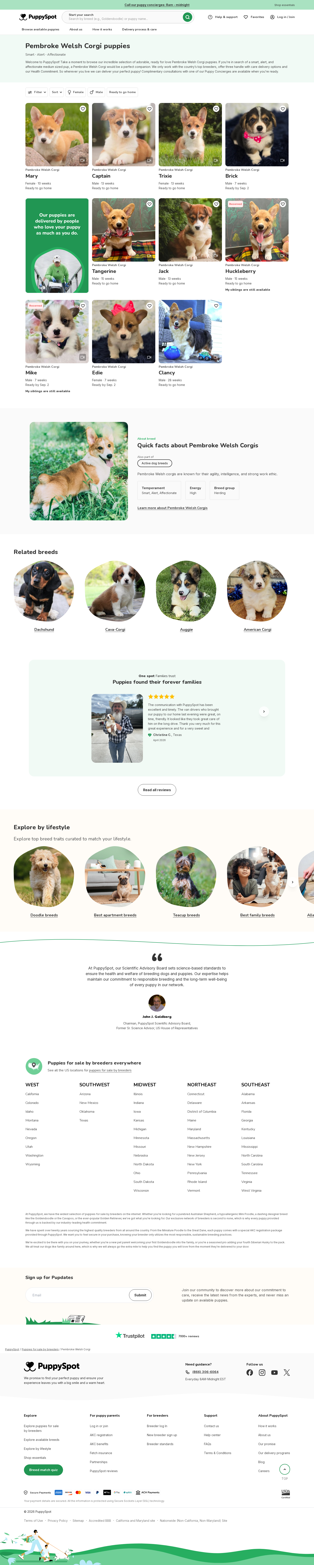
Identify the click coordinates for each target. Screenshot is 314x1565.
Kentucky (248, 1129)
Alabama (248, 1094)
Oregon (31, 1138)
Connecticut (195, 1094)
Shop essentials (35, 1457)
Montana (31, 1120)
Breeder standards (160, 1444)
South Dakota (144, 1181)
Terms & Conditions (217, 1453)
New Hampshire (199, 1146)
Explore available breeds (41, 1439)
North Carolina (252, 1155)
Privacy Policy (58, 1520)
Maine (191, 1120)
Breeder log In (157, 1426)
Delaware (194, 1102)
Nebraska (141, 1155)
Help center (212, 1435)
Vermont (193, 1190)
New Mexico (88, 1102)
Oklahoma (86, 1111)
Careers (264, 1471)
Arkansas (248, 1102)
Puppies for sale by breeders (40, 1349)
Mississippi (249, 1146)
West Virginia (251, 1190)
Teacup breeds (186, 915)
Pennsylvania (197, 1173)
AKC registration (101, 1435)
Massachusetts (198, 1138)
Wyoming (32, 1164)
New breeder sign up (162, 1435)
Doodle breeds (44, 915)
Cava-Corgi (115, 629)
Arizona (85, 1094)
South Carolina (252, 1164)
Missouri (140, 1146)
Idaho (29, 1111)
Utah (29, 1146)
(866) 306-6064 (205, 1372)
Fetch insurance (101, 1453)
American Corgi (257, 629)
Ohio (137, 1173)
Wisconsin (141, 1190)
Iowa (137, 1111)
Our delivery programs (274, 1453)
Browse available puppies (40, 29)
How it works (102, 29)
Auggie (186, 629)
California (32, 1094)
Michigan (140, 1129)
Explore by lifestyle (37, 1448)
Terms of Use (33, 1520)
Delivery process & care (139, 29)
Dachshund (44, 629)
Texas (83, 1120)
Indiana (139, 1102)
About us (75, 29)
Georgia (247, 1120)
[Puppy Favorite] (83, 109)
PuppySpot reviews (104, 1471)
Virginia (246, 1181)
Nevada (31, 1129)
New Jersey (196, 1155)
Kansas (139, 1120)
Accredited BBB (100, 1520)
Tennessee (249, 1173)
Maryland (194, 1129)
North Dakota (144, 1164)
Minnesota (141, 1138)
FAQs (207, 1444)
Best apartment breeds (115, 915)
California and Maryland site (135, 1520)
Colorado (32, 1102)
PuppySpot (12, 1349)
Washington (34, 1155)
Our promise (267, 1444)
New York (194, 1164)
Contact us (211, 1426)
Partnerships (98, 1462)
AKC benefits (99, 1444)
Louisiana (248, 1138)
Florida (246, 1111)
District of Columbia (201, 1111)
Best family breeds (257, 915)
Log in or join (99, 1426)
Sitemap (78, 1520)
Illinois (138, 1094)
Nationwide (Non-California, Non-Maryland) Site (193, 1520)
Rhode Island (197, 1181)
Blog (261, 1462)
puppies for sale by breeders (110, 1070)
